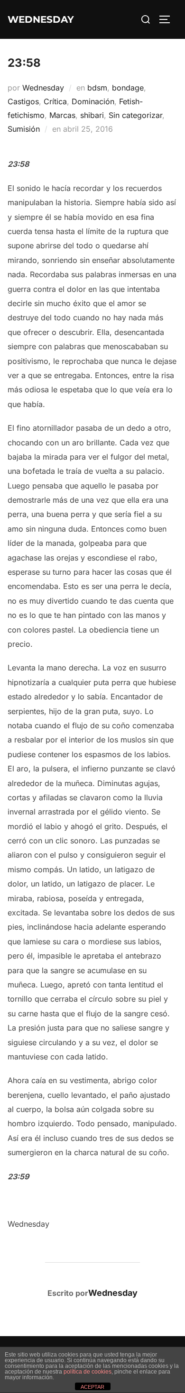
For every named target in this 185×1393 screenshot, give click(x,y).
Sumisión (24, 129)
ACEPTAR (92, 1387)
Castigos (23, 101)
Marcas (62, 115)
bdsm (97, 87)
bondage (128, 87)
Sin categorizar (135, 115)
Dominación (93, 101)
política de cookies (87, 1371)
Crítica (55, 101)
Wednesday (43, 87)
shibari (92, 115)
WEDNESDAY (41, 19)
